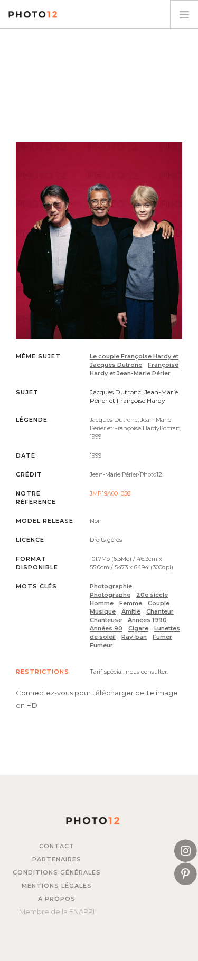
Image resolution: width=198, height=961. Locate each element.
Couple (158, 603)
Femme (130, 603)
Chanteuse (106, 620)
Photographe (110, 594)
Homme (102, 603)
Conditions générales (57, 872)
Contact (56, 846)
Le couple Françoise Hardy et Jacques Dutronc (134, 360)
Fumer (162, 636)
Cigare (138, 628)
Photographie (111, 586)
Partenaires (56, 859)
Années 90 (106, 628)
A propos (57, 898)
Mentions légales (57, 885)
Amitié (130, 611)
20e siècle (152, 594)
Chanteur (160, 611)
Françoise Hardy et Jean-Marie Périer (134, 369)
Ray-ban (134, 636)
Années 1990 (147, 620)
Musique (103, 611)
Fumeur (101, 645)
